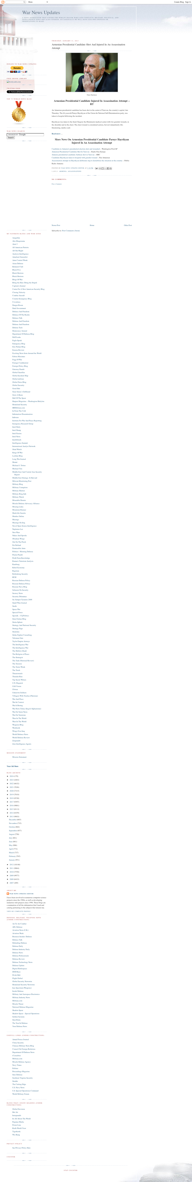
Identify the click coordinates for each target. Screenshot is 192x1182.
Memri (14, 462)
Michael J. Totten (19, 465)
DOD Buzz (16, 971)
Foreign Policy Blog (20, 366)
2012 (12, 864)
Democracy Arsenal (19, 330)
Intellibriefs (16, 439)
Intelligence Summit (20, 443)
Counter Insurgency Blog (22, 298)
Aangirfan (16, 237)
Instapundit (16, 1115)
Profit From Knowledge (21, 558)
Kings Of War (17, 452)
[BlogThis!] (102, 168)
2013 (12, 816)
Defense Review (18, 959)
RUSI (14, 577)
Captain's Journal (18, 286)
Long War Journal (19, 459)
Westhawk (16, 728)
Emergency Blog (18, 343)
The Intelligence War (20, 644)
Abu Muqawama (18, 241)
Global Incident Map (20, 375)
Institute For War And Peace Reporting (27, 420)
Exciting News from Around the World (26, 353)
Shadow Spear (17, 1010)
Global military (18, 379)
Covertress (16, 302)
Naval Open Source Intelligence (24, 526)
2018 (12, 798)
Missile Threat (17, 1004)
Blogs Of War (17, 279)
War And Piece (17, 699)
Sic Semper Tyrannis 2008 (22, 599)
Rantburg (16, 564)
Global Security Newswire (22, 981)
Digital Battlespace (19, 968)
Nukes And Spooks (19, 535)
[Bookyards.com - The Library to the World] (14, 81)
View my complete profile (19, 911)
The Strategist (17, 657)
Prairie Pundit (17, 554)
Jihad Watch (17, 449)
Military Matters (18, 490)
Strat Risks (16, 1020)
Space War (16, 609)
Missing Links (17, 506)
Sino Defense (17, 1074)
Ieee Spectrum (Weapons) (21, 988)
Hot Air (15, 1112)
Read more (56, 133)
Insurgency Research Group (22, 423)
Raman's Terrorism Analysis (22, 561)
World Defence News (20, 734)
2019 (12, 794)
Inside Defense (17, 991)
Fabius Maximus (18, 356)
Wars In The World (19, 718)
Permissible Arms (18, 548)
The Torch (16, 670)
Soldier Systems (18, 1016)
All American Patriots (20, 247)
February (12, 856)
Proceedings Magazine (21, 1071)
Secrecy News (17, 593)
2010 (12, 872)
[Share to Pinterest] (110, 168)
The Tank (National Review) (23, 660)
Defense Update (18, 965)
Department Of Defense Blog (23, 334)
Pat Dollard (16, 545)
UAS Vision (16, 686)
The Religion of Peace (20, 654)
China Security (18, 1042)
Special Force (17, 612)
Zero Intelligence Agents (21, 744)
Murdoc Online (18, 516)
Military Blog (17, 484)
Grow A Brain (17, 395)
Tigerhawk (16, 1131)
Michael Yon (17, 468)
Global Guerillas (18, 372)
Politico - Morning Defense (22, 551)
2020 (12, 791)
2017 (12, 801)
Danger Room (17, 305)
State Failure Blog (19, 619)
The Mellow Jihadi (19, 651)
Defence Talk (17, 318)
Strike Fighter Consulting (22, 635)
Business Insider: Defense (22, 936)
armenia (63, 171)
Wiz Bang (16, 1134)
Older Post (128, 225)
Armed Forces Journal (20, 1039)
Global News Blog (19, 382)
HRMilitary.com (18, 407)
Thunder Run (17, 676)
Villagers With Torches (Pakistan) (25, 696)
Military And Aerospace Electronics (26, 994)
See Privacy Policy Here (21, 1147)
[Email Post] (96, 168)
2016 (12, 805)
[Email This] (100, 168)
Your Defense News (19, 1026)
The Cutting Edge (19, 1084)
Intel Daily (16, 427)
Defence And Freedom (20, 311)
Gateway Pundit (18, 369)
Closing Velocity (18, 292)
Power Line (16, 1125)
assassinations (74, 171)
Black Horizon (17, 273)
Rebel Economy (18, 567)
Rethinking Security (20, 574)
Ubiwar (15, 689)
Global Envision (18, 1109)
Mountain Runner (19, 509)
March (11, 852)
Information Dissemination (22, 414)
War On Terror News (19, 712)
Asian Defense (17, 263)
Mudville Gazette (19, 513)
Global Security (18, 385)
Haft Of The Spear (19, 398)
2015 (12, 809)
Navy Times (17, 1065)
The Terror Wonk (18, 667)
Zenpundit (16, 740)
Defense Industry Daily (21, 949)
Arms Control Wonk (20, 260)
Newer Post (56, 225)
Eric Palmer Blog (18, 346)
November (13, 823)
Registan (15, 571)
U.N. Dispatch (17, 683)
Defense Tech (17, 327)
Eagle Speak (17, 340)
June (11, 841)
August (12, 834)
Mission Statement (19, 757)
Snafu (14, 606)
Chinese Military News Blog (23, 1045)
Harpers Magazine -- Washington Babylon (28, 401)
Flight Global (17, 978)
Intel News (16, 436)
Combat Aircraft (18, 295)
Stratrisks (15, 631)
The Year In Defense (20, 1023)
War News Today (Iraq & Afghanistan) (26, 708)
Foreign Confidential (20, 362)
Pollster (15, 1068)
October (12, 827)
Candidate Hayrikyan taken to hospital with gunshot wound (74, 157)
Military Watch (18, 497)
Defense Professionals (20, 955)
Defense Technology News (22, 962)
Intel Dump (16, 430)
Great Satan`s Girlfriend (21, 391)
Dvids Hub (16, 975)
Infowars (15, 417)
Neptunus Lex (17, 529)
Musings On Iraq (18, 522)
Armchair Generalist (20, 257)
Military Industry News (21, 997)
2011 (12, 868)
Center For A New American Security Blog (28, 289)
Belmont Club (17, 266)
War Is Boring (17, 705)
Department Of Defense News (23, 1052)
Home (92, 225)
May (11, 845)
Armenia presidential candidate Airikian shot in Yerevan (73, 154)
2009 (12, 875)
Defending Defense (19, 943)
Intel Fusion (17, 433)
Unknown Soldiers (19, 692)
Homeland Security (19, 404)
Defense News (17, 952)
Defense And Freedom (20, 321)
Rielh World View (19, 1128)
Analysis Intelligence (20, 254)
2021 (12, 787)
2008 (12, 879)
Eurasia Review (18, 350)
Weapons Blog (17, 724)
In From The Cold (19, 411)
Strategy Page (17, 628)
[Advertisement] (69, 30)
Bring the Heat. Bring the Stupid (24, 282)
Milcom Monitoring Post (21, 481)
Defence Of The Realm (21, 314)
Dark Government (19, 308)
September (13, 830)
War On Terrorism (19, 715)
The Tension (17, 663)
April (11, 849)
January (12, 860)
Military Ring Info (19, 494)
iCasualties (16, 1055)
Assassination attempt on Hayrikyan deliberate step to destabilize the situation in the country (87, 160)
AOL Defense (17, 927)
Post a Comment (57, 184)
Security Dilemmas (19, 596)
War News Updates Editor (21, 894)
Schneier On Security (20, 590)
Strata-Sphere (17, 622)
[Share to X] (105, 168)
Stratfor (15, 1081)
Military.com (17, 1000)
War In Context (18, 702)
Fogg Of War (17, 359)
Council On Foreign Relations (23, 1049)
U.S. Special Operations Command (25, 1090)
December (13, 819)
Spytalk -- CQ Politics (20, 615)
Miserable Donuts (19, 500)
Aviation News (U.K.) (20, 930)
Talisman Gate (17, 638)
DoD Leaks (16, 337)
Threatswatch (17, 673)
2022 (12, 783)
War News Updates (41, 12)
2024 (12, 776)
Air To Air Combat (19, 923)
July (11, 838)
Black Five (16, 269)
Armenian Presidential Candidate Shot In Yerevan (70, 151)
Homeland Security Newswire (23, 984)
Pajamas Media (18, 1122)
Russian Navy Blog (19, 586)
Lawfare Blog (17, 456)
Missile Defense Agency (21, 1062)
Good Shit (16, 388)
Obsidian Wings (18, 538)
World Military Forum (20, 1094)
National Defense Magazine (22, 1007)
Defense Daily (17, 946)
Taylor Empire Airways (21, 641)
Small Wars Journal (19, 602)
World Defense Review (21, 737)
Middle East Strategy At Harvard (24, 477)
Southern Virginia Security (22, 1078)
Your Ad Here (12, 766)
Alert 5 (15, 244)
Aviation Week (18, 933)
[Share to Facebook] (108, 168)
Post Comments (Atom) (71, 230)
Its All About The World (21, 1118)
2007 (12, 883)
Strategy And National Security (24, 625)
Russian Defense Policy (21, 580)
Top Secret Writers (19, 679)
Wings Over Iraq (18, 731)
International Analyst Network (23, 446)
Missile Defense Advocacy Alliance (25, 503)
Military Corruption (20, 487)
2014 (12, 812)
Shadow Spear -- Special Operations (25, 1013)
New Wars (16, 532)
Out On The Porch (19, 542)
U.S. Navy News (18, 1087)
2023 (12, 780)
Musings (15, 519)
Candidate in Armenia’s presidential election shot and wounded (76, 149)
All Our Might (17, 250)
